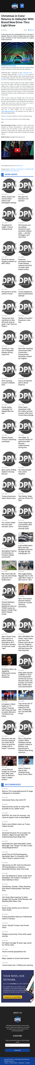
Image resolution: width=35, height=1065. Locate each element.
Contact (28, 1063)
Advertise (21, 1063)
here (5, 116)
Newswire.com (28, 72)
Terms (6, 1063)
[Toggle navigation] (22, 6)
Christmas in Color (22, 74)
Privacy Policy (13, 1063)
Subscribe (17, 1050)
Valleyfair (5, 79)
